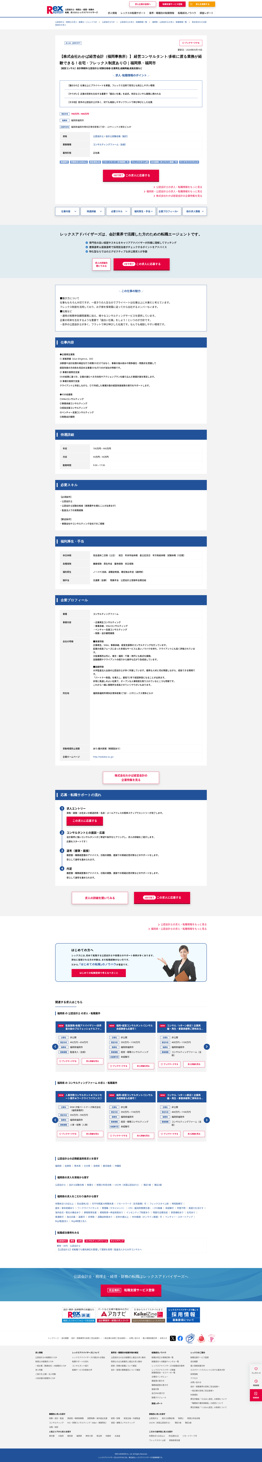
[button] (55, 1047)
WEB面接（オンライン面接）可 (147, 1216)
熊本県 (77, 1165)
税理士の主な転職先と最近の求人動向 (126, 1361)
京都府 (108, 1436)
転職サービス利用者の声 (82, 1370)
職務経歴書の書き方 (160, 1385)
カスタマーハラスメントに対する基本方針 (207, 1370)
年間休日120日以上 (64, 1203)
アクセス (194, 1378)
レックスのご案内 (197, 1352)
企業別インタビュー (160, 1376)
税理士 (90, 1184)
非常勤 (91, 1216)
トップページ (53, 1338)
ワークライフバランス (88, 1208)
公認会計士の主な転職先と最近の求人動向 (128, 1357)
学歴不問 (181, 1208)
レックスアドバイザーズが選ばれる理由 (88, 1357)
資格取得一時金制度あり (111, 1212)
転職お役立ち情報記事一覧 (162, 1357)
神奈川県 (89, 1436)
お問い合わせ (134, 1338)
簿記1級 (147, 1184)
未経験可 (169, 1208)
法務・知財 (53, 1427)
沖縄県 (118, 1165)
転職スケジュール (159, 1397)
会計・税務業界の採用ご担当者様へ (85, 1338)
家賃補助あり (177, 1212)
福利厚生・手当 (142, 211)
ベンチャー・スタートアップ (179, 1216)
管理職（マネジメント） (113, 1208)
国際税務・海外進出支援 (97, 1418)
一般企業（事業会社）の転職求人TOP (50, 1366)
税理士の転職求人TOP (44, 1361)
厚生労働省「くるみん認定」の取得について (208, 1407)
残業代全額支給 (160, 1212)
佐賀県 (68, 1165)
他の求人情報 (193, 211)
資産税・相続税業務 (75, 1418)
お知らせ (163, 1338)
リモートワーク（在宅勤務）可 (131, 1203)
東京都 (52, 1436)
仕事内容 (65, 211)
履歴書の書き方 (158, 1381)
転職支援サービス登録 (199, 1357)
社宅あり (191, 1212)
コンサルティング (56, 1422)
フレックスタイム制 (159, 1203)
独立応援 (71, 1216)
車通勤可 (59, 1216)
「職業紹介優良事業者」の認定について (206, 1403)
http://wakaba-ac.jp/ (103, 756)
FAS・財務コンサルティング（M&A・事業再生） (87, 1422)
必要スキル (117, 211)
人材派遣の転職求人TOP (45, 1378)
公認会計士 (98, 136)
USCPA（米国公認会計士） (127, 1184)
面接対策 (155, 1389)
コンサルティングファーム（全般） (110, 144)
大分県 (87, 1165)
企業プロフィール (168, 211)
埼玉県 (99, 1436)
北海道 (117, 1436)
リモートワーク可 (189, 1436)
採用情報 (194, 1374)
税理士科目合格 (104, 1184)
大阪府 (61, 1436)
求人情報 (39, 1352)
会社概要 (65, 1338)
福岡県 (58, 1165)
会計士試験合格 (76, 1184)
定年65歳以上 (122, 1216)
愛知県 (70, 1436)
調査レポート (157, 1403)
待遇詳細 (91, 211)
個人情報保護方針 (150, 1338)
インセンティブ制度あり (138, 1212)
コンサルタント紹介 (80, 1366)
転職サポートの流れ (80, 1361)
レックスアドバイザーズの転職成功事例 (168, 1366)
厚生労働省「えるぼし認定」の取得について (208, 1399)
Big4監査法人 (61, 1221)
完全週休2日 (83, 1203)
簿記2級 (158, 1184)
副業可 (82, 1216)
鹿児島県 (107, 1165)
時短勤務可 (177, 1203)
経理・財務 (115, 1418)
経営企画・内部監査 (132, 1418)
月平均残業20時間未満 (102, 1203)
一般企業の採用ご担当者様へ (115, 1338)
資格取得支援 (90, 1212)
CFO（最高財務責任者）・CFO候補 (145, 1208)
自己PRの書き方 (158, 1393)
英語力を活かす (196, 1208)
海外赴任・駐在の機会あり (68, 1212)
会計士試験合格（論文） (117, 136)
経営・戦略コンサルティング (123, 1422)
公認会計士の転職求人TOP (46, 1357)
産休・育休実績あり (64, 1208)
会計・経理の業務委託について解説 (125, 1370)
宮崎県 (96, 1165)
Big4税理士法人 (79, 1221)
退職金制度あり (105, 1216)
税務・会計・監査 (56, 1418)
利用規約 (194, 1395)
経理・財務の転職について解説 (123, 1366)
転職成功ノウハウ (159, 1352)
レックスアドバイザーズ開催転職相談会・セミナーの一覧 (163, 1371)
